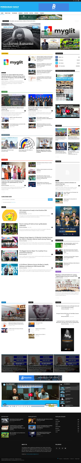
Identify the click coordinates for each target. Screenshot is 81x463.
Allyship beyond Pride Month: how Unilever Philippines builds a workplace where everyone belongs (61, 138)
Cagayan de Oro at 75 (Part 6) (40, 328)
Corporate (57, 135)
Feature (4, 42)
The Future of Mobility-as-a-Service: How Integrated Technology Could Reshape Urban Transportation (44, 65)
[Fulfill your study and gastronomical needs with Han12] (32, 171)
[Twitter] (75, 1)
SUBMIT (50, 199)
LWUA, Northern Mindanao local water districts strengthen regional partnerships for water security (44, 125)
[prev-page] (2, 87)
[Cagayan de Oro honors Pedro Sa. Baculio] (40, 313)
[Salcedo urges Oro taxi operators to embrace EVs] (59, 200)
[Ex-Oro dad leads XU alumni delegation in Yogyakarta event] (40, 100)
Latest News (44, 31)
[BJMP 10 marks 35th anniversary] (5, 119)
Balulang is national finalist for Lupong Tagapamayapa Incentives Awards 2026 (66, 275)
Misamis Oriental (4, 105)
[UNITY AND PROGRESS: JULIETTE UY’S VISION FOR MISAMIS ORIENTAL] (59, 245)
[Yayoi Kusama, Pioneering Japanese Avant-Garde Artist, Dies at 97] (20, 36)
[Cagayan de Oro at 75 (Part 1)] (31, 336)
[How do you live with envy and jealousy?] (40, 363)
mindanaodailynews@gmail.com (32, 454)
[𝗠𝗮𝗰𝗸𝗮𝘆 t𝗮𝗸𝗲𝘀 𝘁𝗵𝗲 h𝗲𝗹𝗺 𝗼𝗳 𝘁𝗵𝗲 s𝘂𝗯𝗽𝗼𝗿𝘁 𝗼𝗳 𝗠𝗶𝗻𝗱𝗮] (44, 143)
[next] (78, 21)
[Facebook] (73, 1)
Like (79, 57)
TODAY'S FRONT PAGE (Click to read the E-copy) (65, 70)
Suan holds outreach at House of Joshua (44, 162)
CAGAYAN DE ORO (31, 105)
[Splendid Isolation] (67, 363)
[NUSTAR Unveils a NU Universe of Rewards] (4, 330)
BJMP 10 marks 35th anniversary (16, 117)
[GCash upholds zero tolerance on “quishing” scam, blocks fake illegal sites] (32, 184)
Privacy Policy (13, 202)
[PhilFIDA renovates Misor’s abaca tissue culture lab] (13, 100)
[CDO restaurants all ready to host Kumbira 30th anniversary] (9, 215)
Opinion (14, 361)
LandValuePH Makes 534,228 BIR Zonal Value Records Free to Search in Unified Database (44, 78)
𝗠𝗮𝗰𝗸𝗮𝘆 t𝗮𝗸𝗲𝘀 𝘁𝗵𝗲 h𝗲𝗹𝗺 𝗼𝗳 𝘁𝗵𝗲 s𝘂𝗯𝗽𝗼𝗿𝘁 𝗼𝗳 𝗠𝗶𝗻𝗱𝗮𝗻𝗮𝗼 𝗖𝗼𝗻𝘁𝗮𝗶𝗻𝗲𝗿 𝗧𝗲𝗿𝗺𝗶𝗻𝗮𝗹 (44, 151)
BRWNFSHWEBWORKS (20, 460)
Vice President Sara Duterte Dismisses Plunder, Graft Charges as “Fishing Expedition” (44, 433)
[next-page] (4, 87)
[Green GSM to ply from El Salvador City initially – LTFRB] (59, 194)
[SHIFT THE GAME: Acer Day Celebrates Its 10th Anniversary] (70, 44)
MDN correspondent (4, 79)
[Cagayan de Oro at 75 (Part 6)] (31, 330)
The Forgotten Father (39, 322)
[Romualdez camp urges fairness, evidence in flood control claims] (32, 421)
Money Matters (4, 148)
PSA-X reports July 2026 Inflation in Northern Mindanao (26, 150)
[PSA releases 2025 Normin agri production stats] (9, 143)
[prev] (76, 21)
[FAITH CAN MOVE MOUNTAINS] (14, 363)
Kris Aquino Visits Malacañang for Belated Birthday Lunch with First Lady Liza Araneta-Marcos (44, 426)
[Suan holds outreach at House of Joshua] (32, 164)
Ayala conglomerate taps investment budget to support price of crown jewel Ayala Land (60, 152)
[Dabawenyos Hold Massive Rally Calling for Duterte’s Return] (59, 265)
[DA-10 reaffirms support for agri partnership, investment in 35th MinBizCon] (32, 119)
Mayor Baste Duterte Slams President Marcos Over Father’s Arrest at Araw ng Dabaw (71, 251)
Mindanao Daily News (5, 110)
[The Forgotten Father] (31, 324)
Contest (57, 290)
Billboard (3, 178)
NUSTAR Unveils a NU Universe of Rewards (15, 328)
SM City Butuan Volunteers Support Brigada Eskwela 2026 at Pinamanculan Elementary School (73, 138)
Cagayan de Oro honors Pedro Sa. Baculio (39, 318)
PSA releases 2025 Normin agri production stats (7, 150)
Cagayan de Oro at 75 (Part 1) (40, 334)
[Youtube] (78, 1)
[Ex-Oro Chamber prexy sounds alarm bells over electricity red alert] (5, 126)
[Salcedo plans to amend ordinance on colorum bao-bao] (67, 172)
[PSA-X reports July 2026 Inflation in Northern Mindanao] (27, 143)
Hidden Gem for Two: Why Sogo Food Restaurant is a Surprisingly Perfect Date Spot (13, 318)
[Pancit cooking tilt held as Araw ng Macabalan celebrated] (9, 229)
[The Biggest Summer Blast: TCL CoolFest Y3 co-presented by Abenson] (9, 256)
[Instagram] (77, 1)
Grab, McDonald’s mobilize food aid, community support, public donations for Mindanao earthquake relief (44, 177)
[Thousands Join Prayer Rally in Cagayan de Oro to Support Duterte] (59, 258)
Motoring (57, 180)
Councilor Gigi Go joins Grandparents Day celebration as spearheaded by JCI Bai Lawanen (12, 182)
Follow (78, 60)
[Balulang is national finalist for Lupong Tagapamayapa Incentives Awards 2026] (67, 285)
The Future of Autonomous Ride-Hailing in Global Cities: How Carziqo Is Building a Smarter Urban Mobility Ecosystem (44, 71)
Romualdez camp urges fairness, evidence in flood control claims (22, 21)
